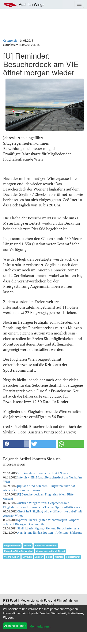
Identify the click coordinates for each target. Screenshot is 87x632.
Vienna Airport (11, 556)
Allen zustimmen (15, 626)
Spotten (39, 556)
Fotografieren (73, 556)
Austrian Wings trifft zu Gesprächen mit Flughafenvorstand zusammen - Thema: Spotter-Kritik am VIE (43, 505)
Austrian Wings (31, 4)
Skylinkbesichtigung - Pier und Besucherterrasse (48, 528)
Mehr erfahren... (40, 626)
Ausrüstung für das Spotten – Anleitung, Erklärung (49, 532)
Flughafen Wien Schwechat (18, 551)
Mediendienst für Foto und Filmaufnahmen (49, 600)
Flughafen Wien (12, 545)
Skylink (27, 545)
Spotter (59, 556)
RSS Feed (10, 600)
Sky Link (27, 556)
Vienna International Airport (50, 551)
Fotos (49, 556)
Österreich (10, 40)
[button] (16, 444)
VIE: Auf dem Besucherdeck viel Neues (42, 473)
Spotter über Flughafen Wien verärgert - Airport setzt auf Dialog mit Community (41, 522)
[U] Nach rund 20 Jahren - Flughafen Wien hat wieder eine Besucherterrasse (39, 488)
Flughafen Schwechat (46, 545)
